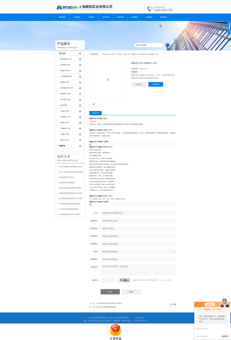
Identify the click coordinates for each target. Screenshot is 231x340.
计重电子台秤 (64, 134)
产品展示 (91, 17)
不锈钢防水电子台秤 (66, 88)
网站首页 (62, 17)
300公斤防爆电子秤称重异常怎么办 (70, 167)
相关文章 (63, 156)
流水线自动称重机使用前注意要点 (70, 188)
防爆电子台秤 (64, 82)
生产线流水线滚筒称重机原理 (68, 209)
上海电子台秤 (64, 111)
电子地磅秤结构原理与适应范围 (69, 204)
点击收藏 (155, 84)
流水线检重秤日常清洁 (66, 177)
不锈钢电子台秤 (65, 128)
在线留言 (149, 17)
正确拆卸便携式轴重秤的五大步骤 (70, 193)
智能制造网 (116, 321)
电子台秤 (126, 54)
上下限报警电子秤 (66, 76)
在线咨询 (138, 84)
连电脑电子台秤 (65, 65)
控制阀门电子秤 (65, 70)
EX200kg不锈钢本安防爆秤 (106, 307)
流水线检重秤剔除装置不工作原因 (70, 198)
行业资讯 (106, 17)
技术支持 (120, 17)
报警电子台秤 (64, 140)
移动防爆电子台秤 (66, 59)
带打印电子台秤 (65, 99)
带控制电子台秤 (65, 117)
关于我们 (77, 17)
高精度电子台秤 (65, 94)
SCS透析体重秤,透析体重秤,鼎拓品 (109, 303)
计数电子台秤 (64, 122)
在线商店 (134, 17)
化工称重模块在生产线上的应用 (69, 214)
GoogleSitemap (140, 317)
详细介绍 (95, 113)
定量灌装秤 (63, 105)
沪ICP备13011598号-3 (140, 321)
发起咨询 (225, 336)
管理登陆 (124, 321)
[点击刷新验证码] (124, 280)
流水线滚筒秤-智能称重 (66, 182)
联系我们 (163, 17)
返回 (171, 304)
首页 (113, 54)
